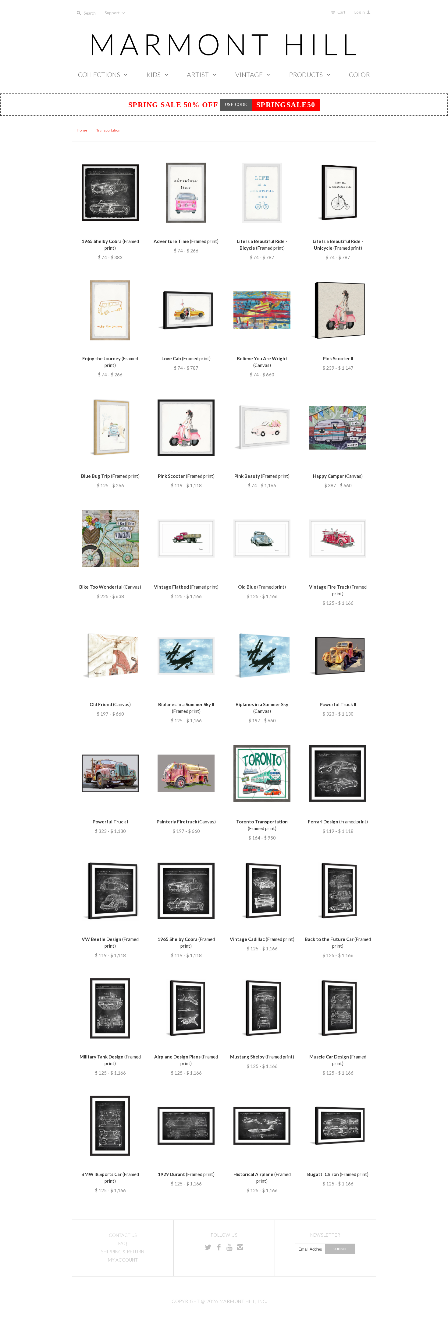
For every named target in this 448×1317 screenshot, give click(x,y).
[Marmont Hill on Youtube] (229, 1247)
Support (112, 12)
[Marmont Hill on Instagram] (240, 1247)
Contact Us (123, 1235)
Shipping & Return (122, 1251)
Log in (360, 12)
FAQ (122, 1243)
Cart (341, 12)
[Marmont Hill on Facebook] (219, 1247)
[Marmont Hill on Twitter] (208, 1247)
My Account (123, 1259)
